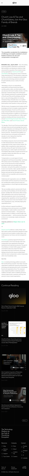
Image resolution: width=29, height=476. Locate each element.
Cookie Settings (24, 467)
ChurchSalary (4, 73)
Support (5, 453)
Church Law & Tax (16, 71)
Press (14, 446)
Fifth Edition (7, 120)
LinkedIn (25, 458)
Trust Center (6, 456)
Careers (15, 456)
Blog (4, 446)
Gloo (2, 262)
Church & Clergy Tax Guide (11, 118)
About (14, 449)
